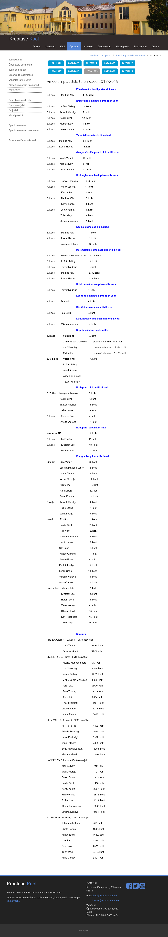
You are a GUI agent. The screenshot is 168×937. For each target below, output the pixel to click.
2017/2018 (73, 71)
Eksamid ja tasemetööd (21, 74)
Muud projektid (16, 115)
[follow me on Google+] (142, 887)
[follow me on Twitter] (136, 887)
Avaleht (37, 46)
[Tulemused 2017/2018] (83, 71)
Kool (62, 46)
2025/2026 (127, 63)
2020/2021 (127, 71)
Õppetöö (74, 46)
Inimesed (88, 46)
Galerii (155, 46)
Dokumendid (104, 46)
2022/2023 (73, 63)
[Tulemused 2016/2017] (100, 63)
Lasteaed (50, 46)
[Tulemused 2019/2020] (119, 63)
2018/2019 (92, 71)
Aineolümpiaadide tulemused (131, 55)
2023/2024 (91, 63)
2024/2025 (109, 63)
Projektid (13, 110)
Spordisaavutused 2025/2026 (24, 130)
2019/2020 (109, 71)
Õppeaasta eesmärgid (20, 64)
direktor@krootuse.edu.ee (105, 900)
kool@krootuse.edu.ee (105, 895)
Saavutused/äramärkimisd (22, 140)
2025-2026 (14, 90)
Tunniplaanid (15, 59)
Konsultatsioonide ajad (20, 100)
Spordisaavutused (18, 125)
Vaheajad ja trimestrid (20, 79)
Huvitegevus (122, 46)
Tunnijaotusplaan (17, 69)
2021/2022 (56, 63)
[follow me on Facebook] (129, 887)
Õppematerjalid (17, 105)
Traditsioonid (140, 46)
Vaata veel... (13, 900)
